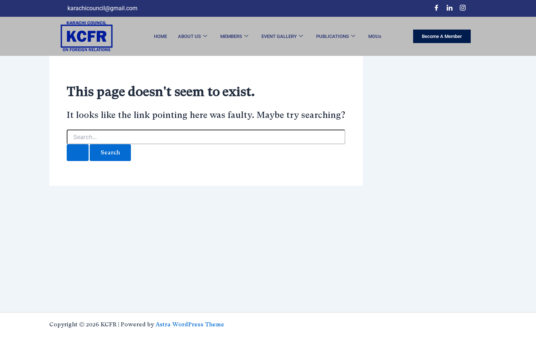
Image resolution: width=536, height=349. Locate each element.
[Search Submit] (78, 152)
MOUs (374, 36)
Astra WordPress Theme (189, 324)
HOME (160, 36)
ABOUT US (189, 36)
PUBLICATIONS (332, 36)
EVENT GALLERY (279, 36)
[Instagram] (462, 8)
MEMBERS (231, 36)
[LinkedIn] (449, 8)
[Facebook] (436, 8)
